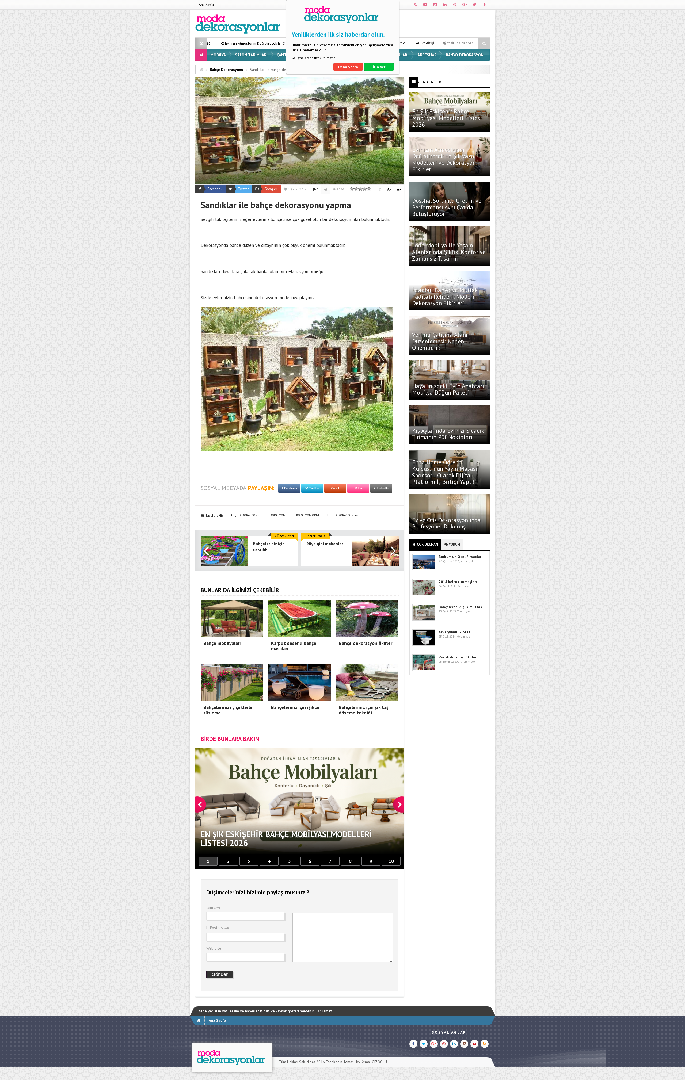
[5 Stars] (369, 189)
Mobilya (218, 55)
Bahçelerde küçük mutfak (460, 606)
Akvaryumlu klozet (454, 632)
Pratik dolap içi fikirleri (458, 657)
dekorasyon (276, 515)
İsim (214, 907)
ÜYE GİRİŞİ (426, 43)
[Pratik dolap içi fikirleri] (423, 669)
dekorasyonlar (347, 515)
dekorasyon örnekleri (310, 515)
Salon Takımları (251, 55)
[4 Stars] (365, 189)
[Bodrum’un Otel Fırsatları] (423, 569)
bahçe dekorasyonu (244, 515)
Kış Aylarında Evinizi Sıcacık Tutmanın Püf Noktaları (448, 434)
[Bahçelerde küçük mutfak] (423, 619)
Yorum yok (467, 561)
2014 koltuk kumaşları (458, 581)
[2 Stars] (356, 189)
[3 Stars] (360, 189)
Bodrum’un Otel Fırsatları (460, 556)
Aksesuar (427, 55)
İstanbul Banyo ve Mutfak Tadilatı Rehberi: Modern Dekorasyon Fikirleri (445, 296)
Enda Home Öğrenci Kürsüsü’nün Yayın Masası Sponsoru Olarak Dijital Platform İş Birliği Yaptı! (444, 471)
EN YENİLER (431, 81)
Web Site (213, 948)
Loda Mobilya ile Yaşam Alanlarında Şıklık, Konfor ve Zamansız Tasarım (449, 252)
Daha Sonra (348, 66)
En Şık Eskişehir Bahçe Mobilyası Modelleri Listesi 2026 (447, 118)
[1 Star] (352, 189)
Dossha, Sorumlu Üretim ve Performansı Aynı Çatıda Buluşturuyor (446, 207)
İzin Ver (379, 66)
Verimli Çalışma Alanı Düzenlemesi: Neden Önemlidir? (439, 341)
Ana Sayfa (206, 4)
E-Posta (217, 927)
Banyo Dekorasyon (465, 55)
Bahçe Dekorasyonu (226, 69)
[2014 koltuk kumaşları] (423, 594)
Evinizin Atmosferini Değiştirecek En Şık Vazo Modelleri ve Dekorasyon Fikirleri (444, 159)
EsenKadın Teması (340, 1061)
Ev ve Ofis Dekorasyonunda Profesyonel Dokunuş (446, 523)
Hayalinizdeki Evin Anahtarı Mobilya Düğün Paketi (448, 389)
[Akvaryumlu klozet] (423, 644)
